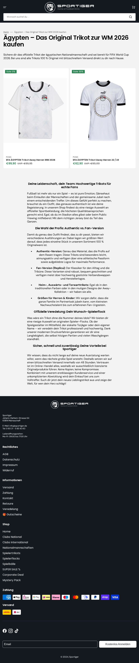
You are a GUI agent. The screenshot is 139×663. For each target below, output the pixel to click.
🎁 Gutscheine (12, 514)
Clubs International (15, 542)
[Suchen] (131, 17)
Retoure (8, 504)
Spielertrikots (11, 553)
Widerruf (8, 470)
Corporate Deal (13, 575)
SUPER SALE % (11, 569)
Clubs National (12, 537)
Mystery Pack (12, 580)
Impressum (10, 465)
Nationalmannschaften (18, 548)
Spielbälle (9, 564)
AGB (5, 454)
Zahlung (8, 493)
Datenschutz (11, 459)
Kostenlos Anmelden (117, 644)
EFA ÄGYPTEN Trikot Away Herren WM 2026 (30, 159)
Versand (8, 487)
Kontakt (8, 498)
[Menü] (4, 7)
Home (7, 531)
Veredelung (10, 509)
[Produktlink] (36, 118)
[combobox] (69, 17)
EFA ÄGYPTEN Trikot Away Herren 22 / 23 (96, 159)
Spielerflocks (11, 558)
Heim (6, 32)
